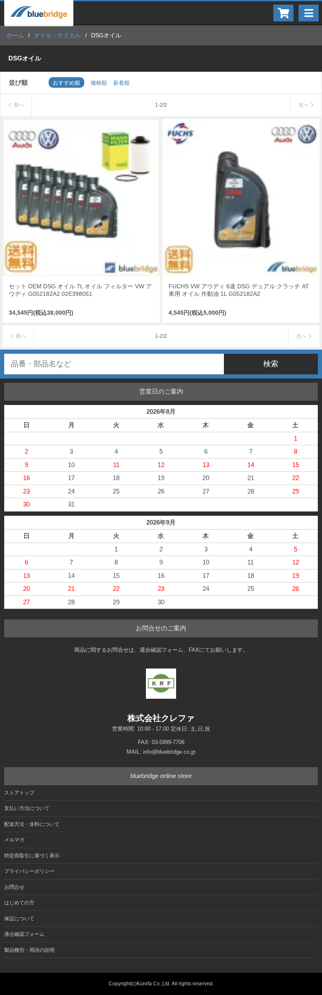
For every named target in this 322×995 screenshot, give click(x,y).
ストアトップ (19, 793)
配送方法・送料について (32, 824)
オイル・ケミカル (57, 35)
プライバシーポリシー (29, 871)
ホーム (15, 35)
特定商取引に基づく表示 (32, 856)
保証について (19, 919)
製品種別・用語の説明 (29, 950)
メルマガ (14, 840)
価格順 (99, 83)
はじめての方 (19, 903)
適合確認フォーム (24, 934)
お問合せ (14, 887)
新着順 (121, 83)
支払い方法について (26, 808)
